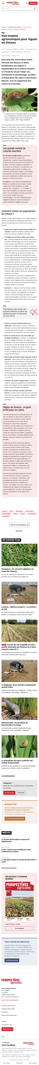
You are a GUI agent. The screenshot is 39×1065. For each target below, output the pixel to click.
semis (15, 513)
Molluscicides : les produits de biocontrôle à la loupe (15, 724)
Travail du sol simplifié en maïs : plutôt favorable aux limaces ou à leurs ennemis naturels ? (19, 647)
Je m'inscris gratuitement (15, 818)
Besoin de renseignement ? (10, 1000)
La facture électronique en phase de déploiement (15, 841)
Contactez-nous (7, 1024)
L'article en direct (12, 960)
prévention (6, 516)
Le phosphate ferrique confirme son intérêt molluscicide (17, 762)
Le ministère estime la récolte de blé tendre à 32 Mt (19, 861)
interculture (29, 511)
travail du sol (32, 513)
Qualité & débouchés (8, 1009)
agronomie (19, 511)
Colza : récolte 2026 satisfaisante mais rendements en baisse (16, 851)
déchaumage (7, 513)
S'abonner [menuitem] (33, 3)
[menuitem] (26, 3)
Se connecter (9, 792)
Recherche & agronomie (9, 1015)
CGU (3, 1036)
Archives (4, 1021)
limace (5, 511)
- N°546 (12, 924)
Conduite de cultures (8, 1005)
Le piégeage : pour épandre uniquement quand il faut (19, 686)
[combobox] (19, 9)
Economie (5, 1012)
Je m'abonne (19, 928)
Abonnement (7, 1029)
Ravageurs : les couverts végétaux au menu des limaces (18, 570)
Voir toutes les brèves (9, 868)
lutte (11, 511)
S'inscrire (21, 792)
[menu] (3, 3)
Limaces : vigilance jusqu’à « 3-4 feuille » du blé (19, 608)
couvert (22, 513)
